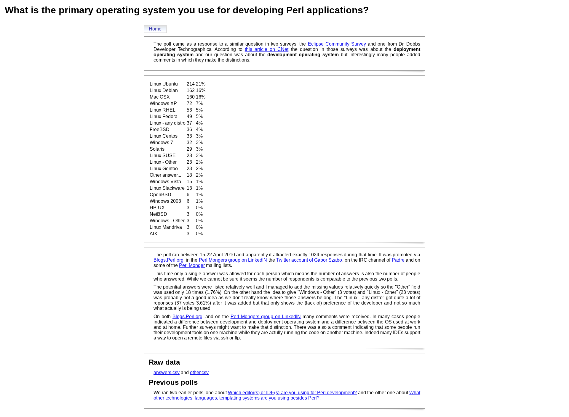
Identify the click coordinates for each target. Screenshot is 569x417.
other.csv (199, 372)
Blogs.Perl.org (168, 260)
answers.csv (167, 372)
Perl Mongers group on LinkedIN (233, 260)
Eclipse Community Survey (337, 43)
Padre (398, 260)
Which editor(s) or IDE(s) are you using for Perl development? (292, 392)
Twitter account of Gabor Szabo (309, 260)
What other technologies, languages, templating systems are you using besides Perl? (287, 395)
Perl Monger (192, 265)
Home (155, 28)
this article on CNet (267, 49)
